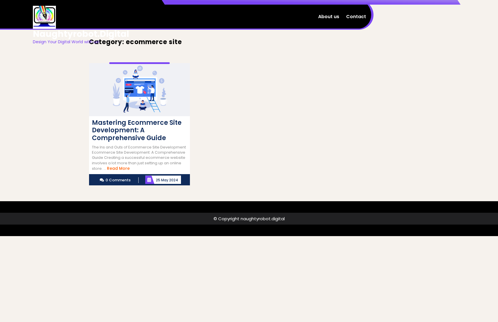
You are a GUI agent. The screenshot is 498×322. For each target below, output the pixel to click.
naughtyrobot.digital (81, 34)
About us (328, 16)
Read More (118, 168)
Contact (356, 16)
